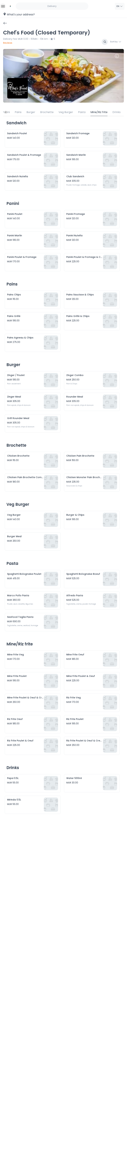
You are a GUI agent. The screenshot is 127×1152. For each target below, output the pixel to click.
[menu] (3, 6)
